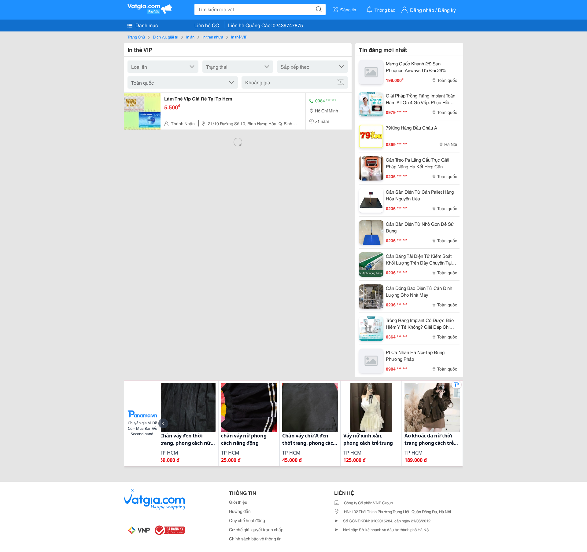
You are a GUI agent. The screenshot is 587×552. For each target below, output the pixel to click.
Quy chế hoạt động (247, 520)
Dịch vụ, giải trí (165, 36)
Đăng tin (348, 9)
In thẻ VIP (239, 36)
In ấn (190, 36)
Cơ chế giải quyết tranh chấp (256, 529)
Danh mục (146, 24)
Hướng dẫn (240, 511)
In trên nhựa (212, 36)
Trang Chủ (136, 36)
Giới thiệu (238, 502)
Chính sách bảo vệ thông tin (255, 539)
